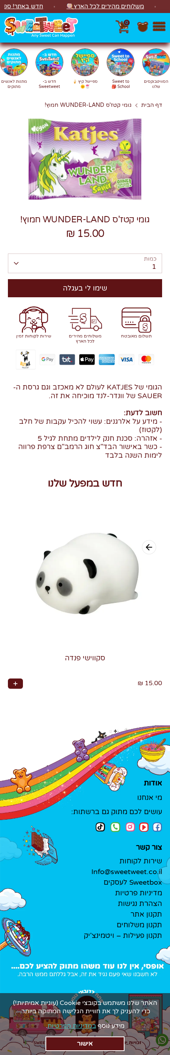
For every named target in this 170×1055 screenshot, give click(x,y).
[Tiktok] (100, 826)
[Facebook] (157, 827)
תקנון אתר (146, 914)
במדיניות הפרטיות (71, 1026)
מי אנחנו (149, 797)
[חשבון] (142, 30)
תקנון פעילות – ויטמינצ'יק (123, 935)
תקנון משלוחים (139, 925)
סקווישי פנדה (85, 658)
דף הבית (151, 105)
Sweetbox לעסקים (133, 882)
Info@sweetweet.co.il (126, 871)
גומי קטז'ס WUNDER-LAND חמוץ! (88, 105)
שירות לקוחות (140, 861)
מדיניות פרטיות (138, 893)
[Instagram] (130, 826)
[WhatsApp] (115, 827)
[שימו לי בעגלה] (15, 683)
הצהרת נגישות (140, 903)
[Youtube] (144, 827)
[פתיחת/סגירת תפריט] (159, 27)
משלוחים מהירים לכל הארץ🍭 (105, 6)
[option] (85, 158)
